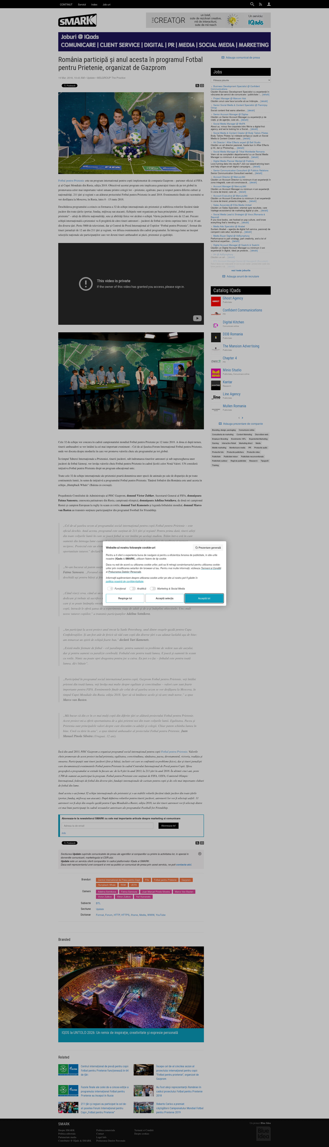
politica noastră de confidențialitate (124, 581)
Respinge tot (125, 598)
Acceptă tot (204, 598)
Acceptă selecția (164, 598)
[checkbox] (116, 589)
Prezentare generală (210, 547)
